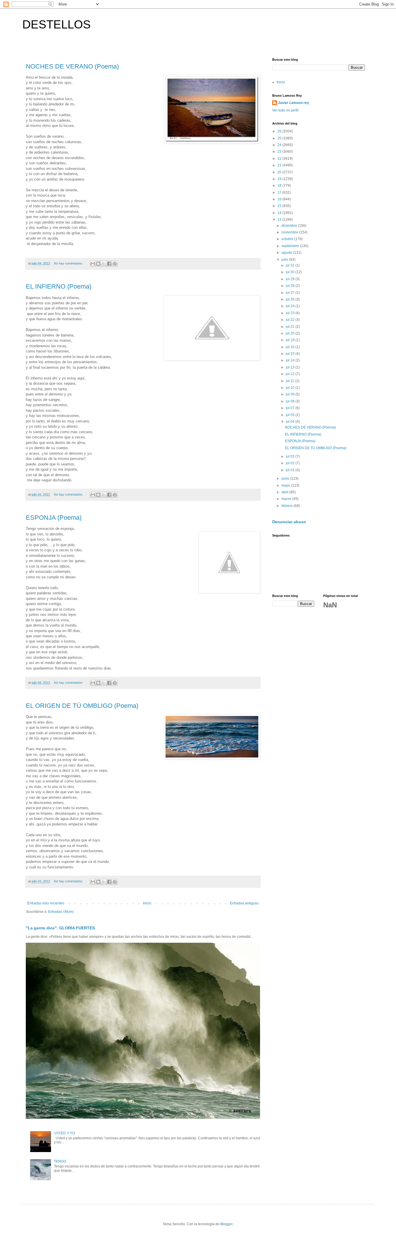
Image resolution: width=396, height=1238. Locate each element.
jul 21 (290, 327)
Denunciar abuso (289, 521)
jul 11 (290, 381)
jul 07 (290, 408)
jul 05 (290, 415)
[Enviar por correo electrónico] (93, 264)
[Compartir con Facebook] (109, 264)
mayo (286, 485)
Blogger (226, 1224)
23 (279, 152)
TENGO (60, 1161)
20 (279, 172)
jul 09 (290, 394)
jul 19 (290, 340)
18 (279, 185)
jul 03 (290, 456)
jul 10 (290, 388)
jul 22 (290, 320)
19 (279, 179)
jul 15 (290, 354)
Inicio (147, 903)
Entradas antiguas (244, 903)
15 (279, 206)
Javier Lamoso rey (293, 103)
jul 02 (290, 463)
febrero (287, 506)
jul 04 (290, 422)
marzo (286, 499)
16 (279, 199)
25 (279, 138)
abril (285, 492)
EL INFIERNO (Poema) (58, 286)
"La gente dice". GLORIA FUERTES (60, 928)
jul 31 (290, 265)
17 (279, 192)
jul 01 (290, 470)
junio (285, 478)
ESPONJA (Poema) (53, 517)
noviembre (290, 232)
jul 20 (290, 333)
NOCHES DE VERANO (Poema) (72, 66)
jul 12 (290, 374)
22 (279, 158)
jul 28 (290, 286)
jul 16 (290, 347)
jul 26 (290, 299)
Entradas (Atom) (61, 912)
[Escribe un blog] (98, 264)
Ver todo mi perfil (285, 110)
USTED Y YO (64, 1133)
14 (279, 213)
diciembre (289, 226)
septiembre (290, 246)
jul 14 (290, 360)
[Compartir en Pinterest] (115, 264)
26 (279, 131)
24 (279, 145)
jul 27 (290, 293)
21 (279, 165)
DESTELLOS (56, 24)
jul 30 (290, 272)
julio (285, 260)
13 (279, 219)
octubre (287, 239)
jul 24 (290, 306)
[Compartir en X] (104, 264)
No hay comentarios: (69, 263)
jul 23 (290, 313)
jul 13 (290, 367)
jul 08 (290, 401)
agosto (287, 253)
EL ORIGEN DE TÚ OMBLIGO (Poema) (82, 705)
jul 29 (290, 279)
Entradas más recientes (45, 903)
